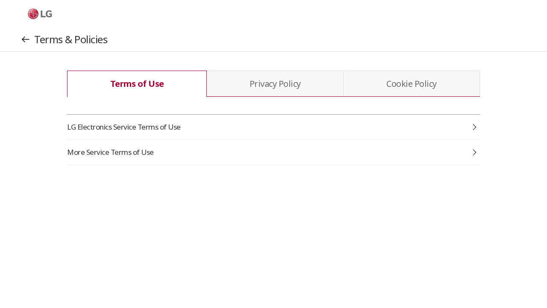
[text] (36, 14)
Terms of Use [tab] (137, 83)
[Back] (25, 39)
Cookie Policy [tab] (411, 83)
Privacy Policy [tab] (275, 83)
